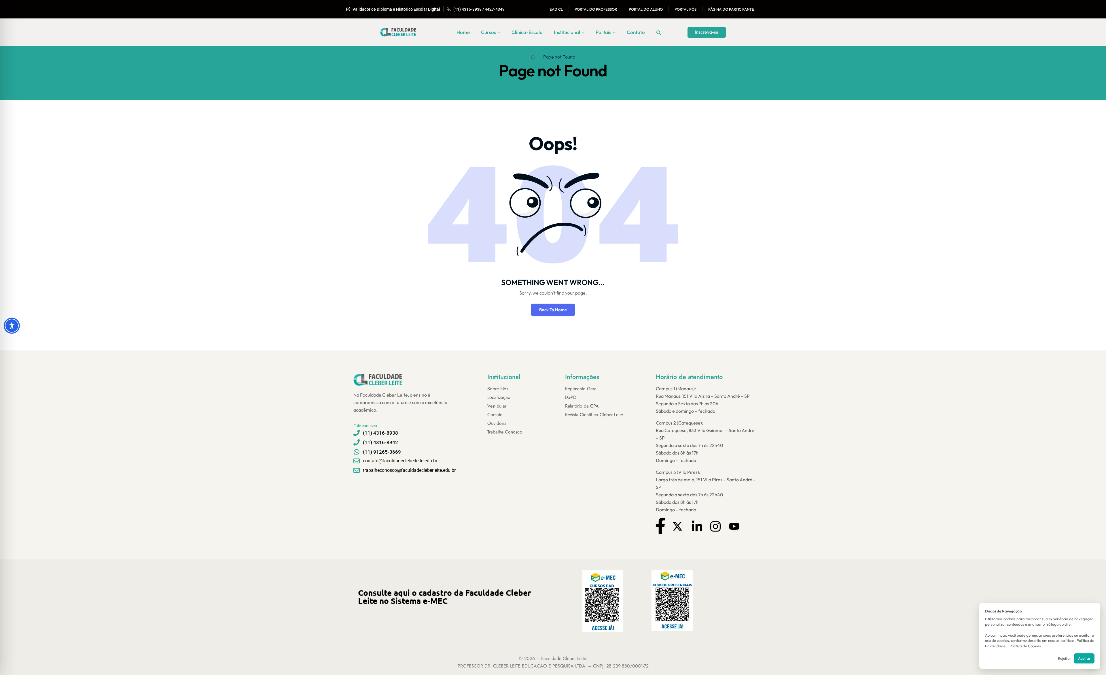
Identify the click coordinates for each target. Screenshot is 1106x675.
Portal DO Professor (596, 9)
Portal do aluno (646, 9)
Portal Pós (685, 9)
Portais (603, 32)
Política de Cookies (1025, 646)
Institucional (567, 32)
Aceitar (1084, 658)
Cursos (488, 32)
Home (463, 32)
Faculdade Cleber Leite (563, 658)
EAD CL (556, 9)
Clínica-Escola (527, 32)
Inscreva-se (707, 32)
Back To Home (553, 309)
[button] (659, 32)
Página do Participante (731, 9)
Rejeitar (1064, 658)
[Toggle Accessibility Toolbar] (11, 325)
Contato (636, 32)
